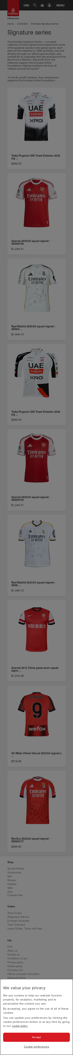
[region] (36, 1017)
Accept (36, 1037)
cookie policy (20, 1025)
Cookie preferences (36, 1046)
